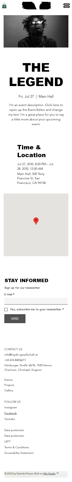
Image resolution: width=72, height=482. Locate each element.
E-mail (9, 294)
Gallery (8, 390)
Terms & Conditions (16, 447)
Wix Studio (49, 473)
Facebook (10, 413)
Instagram (10, 407)
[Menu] (66, 6)
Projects (9, 385)
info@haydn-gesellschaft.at (21, 354)
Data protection (14, 430)
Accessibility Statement (19, 453)
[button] (4, 5)
